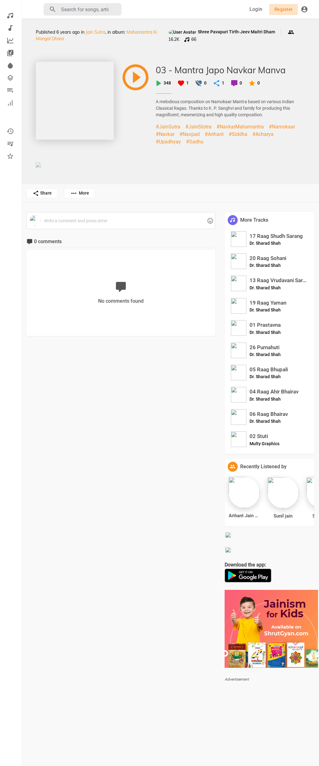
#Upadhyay (168, 142)
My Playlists (11, 143)
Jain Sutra (95, 32)
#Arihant (214, 134)
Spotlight (11, 65)
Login (256, 9)
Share (46, 192)
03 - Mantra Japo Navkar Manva (221, 70)
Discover (11, 15)
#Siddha (238, 134)
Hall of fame (11, 103)
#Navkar (165, 134)
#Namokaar (282, 127)
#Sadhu (194, 142)
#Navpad (189, 134)
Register (283, 9)
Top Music (11, 40)
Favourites (11, 156)
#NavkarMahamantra (240, 127)
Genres (11, 78)
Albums (11, 53)
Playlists (11, 90)
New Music (11, 28)
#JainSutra (168, 127)
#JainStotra (198, 127)
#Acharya (263, 134)
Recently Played (11, 131)
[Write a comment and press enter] (121, 220)
